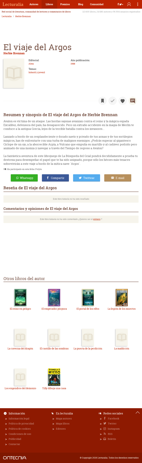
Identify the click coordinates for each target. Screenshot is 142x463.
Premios (65, 4)
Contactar (14, 444)
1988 (73, 63)
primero (96, 219)
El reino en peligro (20, 308)
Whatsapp (26, 178)
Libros (49, 4)
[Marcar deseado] (122, 101)
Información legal (19, 418)
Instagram (113, 428)
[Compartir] (120, 4)
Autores (33, 4)
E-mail (120, 178)
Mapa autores (64, 418)
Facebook (113, 418)
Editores (61, 428)
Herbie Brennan (23, 16)
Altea (31, 63)
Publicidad (15, 439)
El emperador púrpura (54, 308)
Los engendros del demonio (20, 388)
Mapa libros (62, 423)
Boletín (111, 439)
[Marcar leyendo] (102, 101)
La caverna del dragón (20, 348)
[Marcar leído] (112, 101)
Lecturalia (7, 16)
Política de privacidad (21, 423)
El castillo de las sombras (54, 348)
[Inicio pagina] (137, 412)
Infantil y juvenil (37, 72)
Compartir (57, 178)
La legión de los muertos (122, 308)
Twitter (112, 423)
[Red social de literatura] (13, 4)
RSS (110, 434)
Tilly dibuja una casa (54, 388)
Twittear (89, 178)
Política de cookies (20, 428)
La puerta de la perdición (88, 348)
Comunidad (96, 4)
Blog (80, 4)
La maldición (121, 348)
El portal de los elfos (88, 308)
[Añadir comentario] (132, 101)
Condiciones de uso (20, 434)
